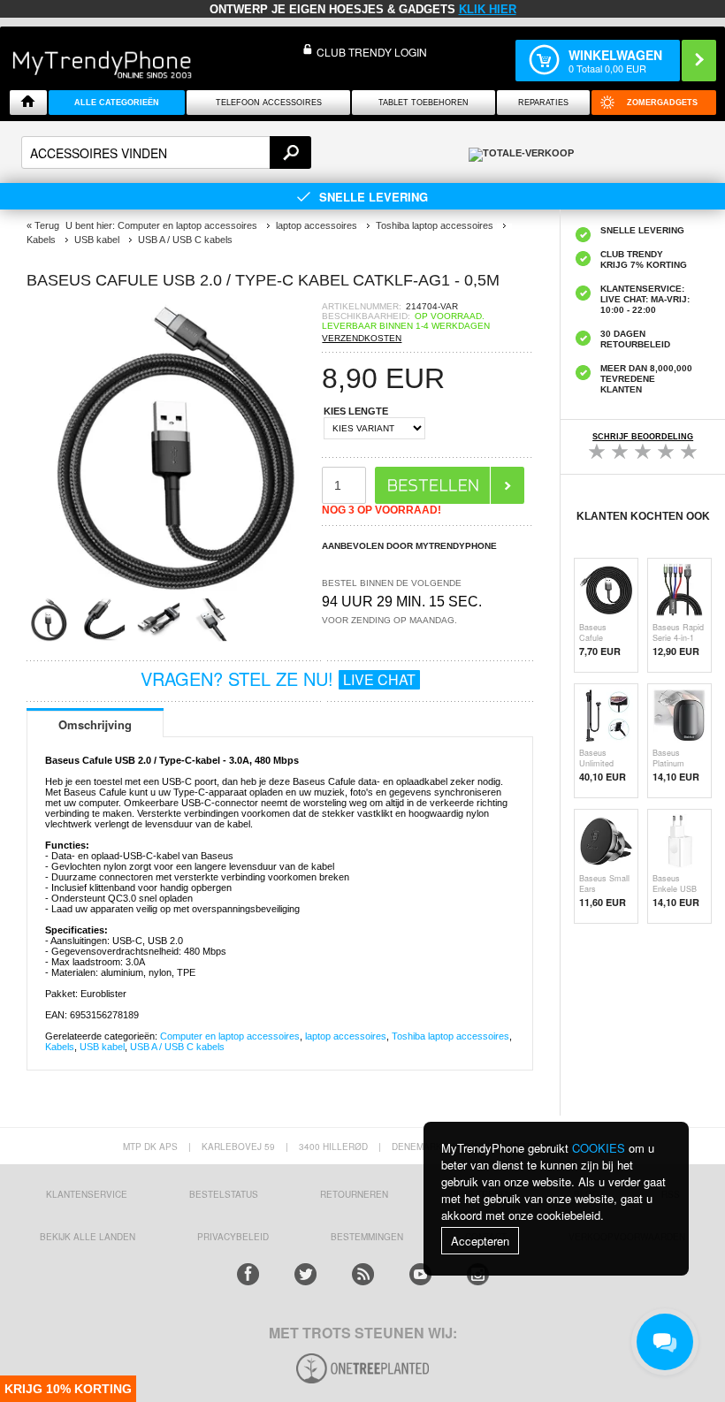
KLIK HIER (487, 9)
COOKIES (598, 1147)
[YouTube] (420, 1274)
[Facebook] (248, 1274)
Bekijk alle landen (87, 1237)
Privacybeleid (233, 1237)
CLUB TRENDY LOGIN (372, 51)
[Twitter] (305, 1274)
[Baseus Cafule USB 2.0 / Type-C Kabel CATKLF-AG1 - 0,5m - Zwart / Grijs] (174, 591)
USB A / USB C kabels (177, 1046)
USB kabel (102, 1046)
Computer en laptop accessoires (230, 1036)
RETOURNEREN (354, 1194)
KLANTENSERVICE (86, 1194)
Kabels (59, 1046)
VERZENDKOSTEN (361, 338)
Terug (46, 225)
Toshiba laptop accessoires (450, 1036)
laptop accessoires (345, 1036)
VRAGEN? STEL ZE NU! (278, 678)
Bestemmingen (367, 1237)
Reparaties (543, 102)
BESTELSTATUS (223, 1194)
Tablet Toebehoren (423, 102)
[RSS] (363, 1274)
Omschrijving (95, 724)
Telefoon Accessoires (269, 102)
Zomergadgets (662, 102)
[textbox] (166, 152)
